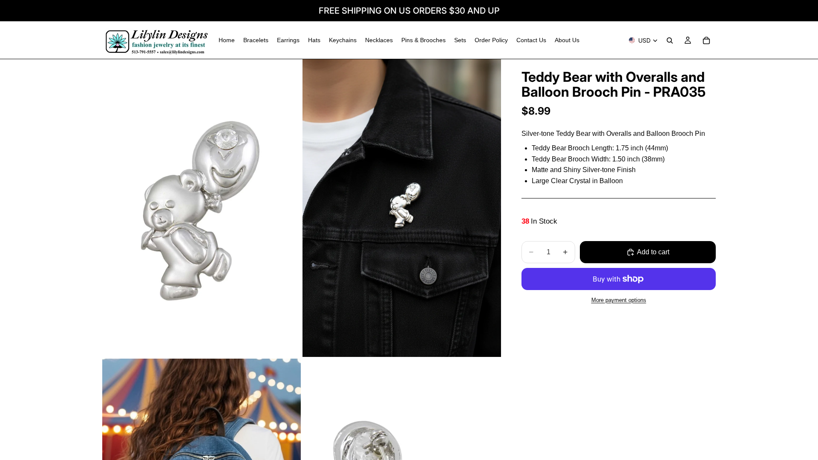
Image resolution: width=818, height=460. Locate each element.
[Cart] (706, 40)
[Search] (669, 40)
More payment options (618, 300)
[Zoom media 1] (201, 208)
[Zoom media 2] (401, 208)
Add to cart (653, 252)
